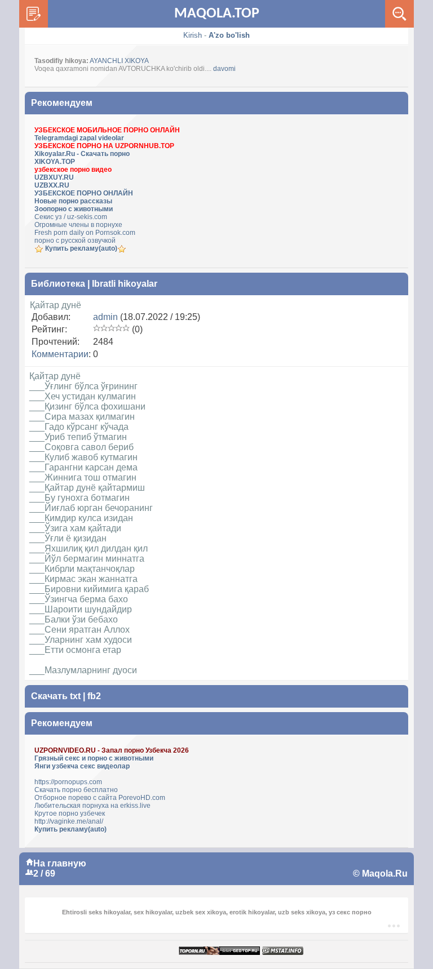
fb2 (94, 696)
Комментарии (60, 354)
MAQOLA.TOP (216, 13)
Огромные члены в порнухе (78, 225)
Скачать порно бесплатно (76, 790)
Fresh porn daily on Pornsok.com (84, 233)
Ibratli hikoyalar (124, 283)
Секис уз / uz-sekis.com (70, 217)
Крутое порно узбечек (69, 813)
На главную (59, 863)
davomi (224, 69)
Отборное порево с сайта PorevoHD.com (99, 798)
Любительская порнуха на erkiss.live (92, 806)
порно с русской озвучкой (75, 241)
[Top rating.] (282, 951)
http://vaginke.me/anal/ (68, 821)
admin (105, 317)
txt (75, 696)
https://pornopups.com (68, 782)
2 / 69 (44, 873)
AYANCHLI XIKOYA (119, 61)
